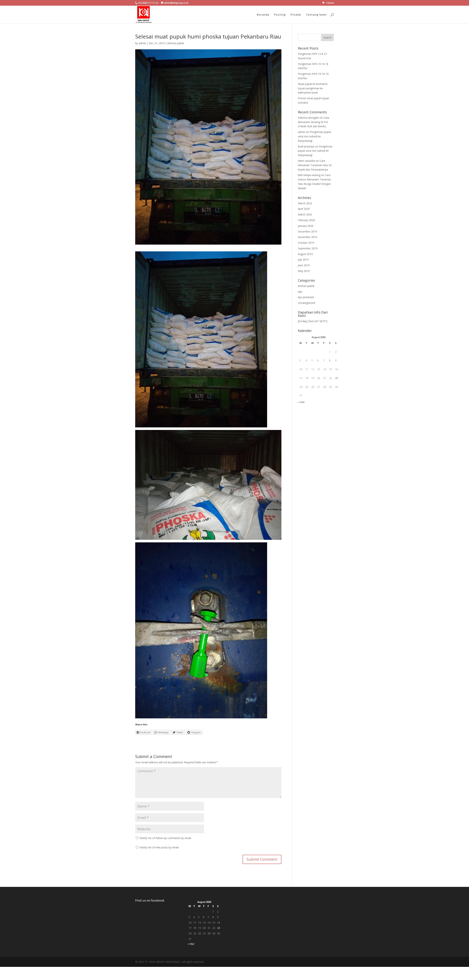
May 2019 (304, 271)
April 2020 (304, 208)
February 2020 (306, 220)
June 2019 (304, 265)
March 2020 (305, 214)
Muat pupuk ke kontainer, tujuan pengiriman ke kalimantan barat (313, 88)
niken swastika (306, 160)
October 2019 (306, 242)
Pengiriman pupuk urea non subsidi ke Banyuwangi (314, 136)
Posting (280, 14)
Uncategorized (306, 303)
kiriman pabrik (176, 43)
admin (142, 43)
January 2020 (305, 226)
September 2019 (307, 248)
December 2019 (307, 231)
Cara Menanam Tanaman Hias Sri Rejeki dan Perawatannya (315, 165)
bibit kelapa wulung (309, 175)
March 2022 (305, 203)
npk (300, 291)
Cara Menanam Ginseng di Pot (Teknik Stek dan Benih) (313, 122)
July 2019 (303, 259)
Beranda (263, 14)
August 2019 (305, 254)
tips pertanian (306, 297)
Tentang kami (316, 14)
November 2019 (307, 237)
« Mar (301, 402)
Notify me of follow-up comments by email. (165, 838)
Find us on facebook (149, 900)
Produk (296, 14)
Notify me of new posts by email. (159, 847)
